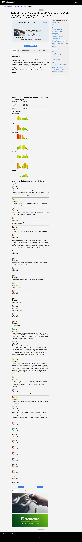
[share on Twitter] (41, 10)
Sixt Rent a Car (55, 33)
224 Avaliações (45, 21)
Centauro (54, 27)
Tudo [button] (32, 490)
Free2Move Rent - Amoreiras (57, 29)
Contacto (76, 2)
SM (41, 539)
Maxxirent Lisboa (55, 22)
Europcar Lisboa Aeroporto (57, 36)
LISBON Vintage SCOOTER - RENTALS (60, 72)
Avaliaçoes (4, 6)
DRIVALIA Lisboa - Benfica (57, 67)
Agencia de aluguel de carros (12, 6)
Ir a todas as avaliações (30, 45)
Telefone (21, 486)
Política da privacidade (41, 535)
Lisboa (18, 6)
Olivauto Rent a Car (56, 25)
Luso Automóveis (55, 48)
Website (40, 486)
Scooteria (54, 46)
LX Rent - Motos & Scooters (57, 24)
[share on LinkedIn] (43, 10)
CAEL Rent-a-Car (55, 62)
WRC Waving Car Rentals (57, 31)
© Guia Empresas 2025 (7, 533)
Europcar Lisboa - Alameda (57, 71)
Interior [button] (20, 490)
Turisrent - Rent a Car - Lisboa (58, 69)
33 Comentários (45, 22)
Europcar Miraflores (56, 38)
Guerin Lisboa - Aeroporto (57, 34)
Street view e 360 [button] (26, 490)
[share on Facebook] (39, 10)
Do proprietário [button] (14, 490)
